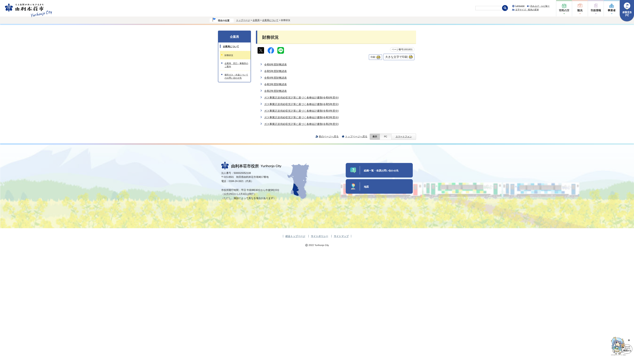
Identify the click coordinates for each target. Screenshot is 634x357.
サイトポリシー (319, 236)
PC (385, 136)
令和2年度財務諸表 (275, 91)
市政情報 (596, 10)
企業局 (256, 20)
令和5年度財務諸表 (275, 71)
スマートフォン (404, 136)
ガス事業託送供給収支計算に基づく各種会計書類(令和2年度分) (301, 124)
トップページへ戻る (356, 136)
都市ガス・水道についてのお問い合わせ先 (236, 76)
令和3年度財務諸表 (275, 84)
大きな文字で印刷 (396, 57)
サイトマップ (341, 236)
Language (520, 6)
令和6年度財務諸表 (275, 64)
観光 (580, 10)
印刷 (373, 57)
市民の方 (564, 10)
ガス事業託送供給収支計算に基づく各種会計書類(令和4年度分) (301, 110)
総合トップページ (295, 236)
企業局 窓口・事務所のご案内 (236, 65)
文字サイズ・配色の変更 (527, 9)
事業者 (612, 10)
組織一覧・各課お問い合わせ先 (381, 170)
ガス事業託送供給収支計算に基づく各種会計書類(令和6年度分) (301, 97)
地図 (366, 186)
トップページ (243, 20)
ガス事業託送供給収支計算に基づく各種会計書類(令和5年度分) (301, 104)
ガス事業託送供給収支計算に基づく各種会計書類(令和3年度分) (301, 117)
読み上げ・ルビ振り (540, 6)
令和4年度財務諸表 (275, 77)
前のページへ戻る (329, 136)
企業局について (270, 20)
